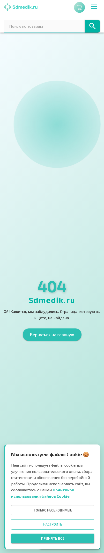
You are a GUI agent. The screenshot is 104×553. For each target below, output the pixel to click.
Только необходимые (53, 510)
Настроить (52, 524)
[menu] (94, 7)
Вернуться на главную (52, 334)
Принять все (52, 538)
